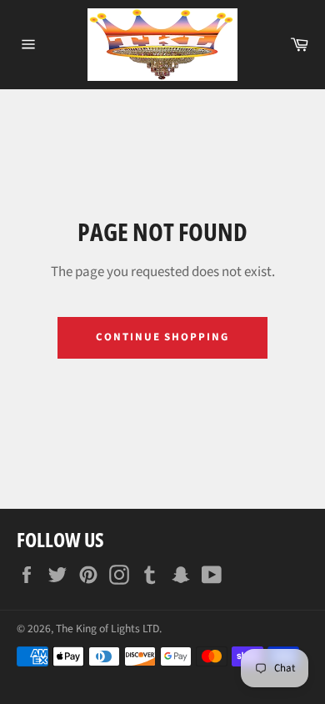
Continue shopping (162, 336)
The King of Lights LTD (107, 628)
